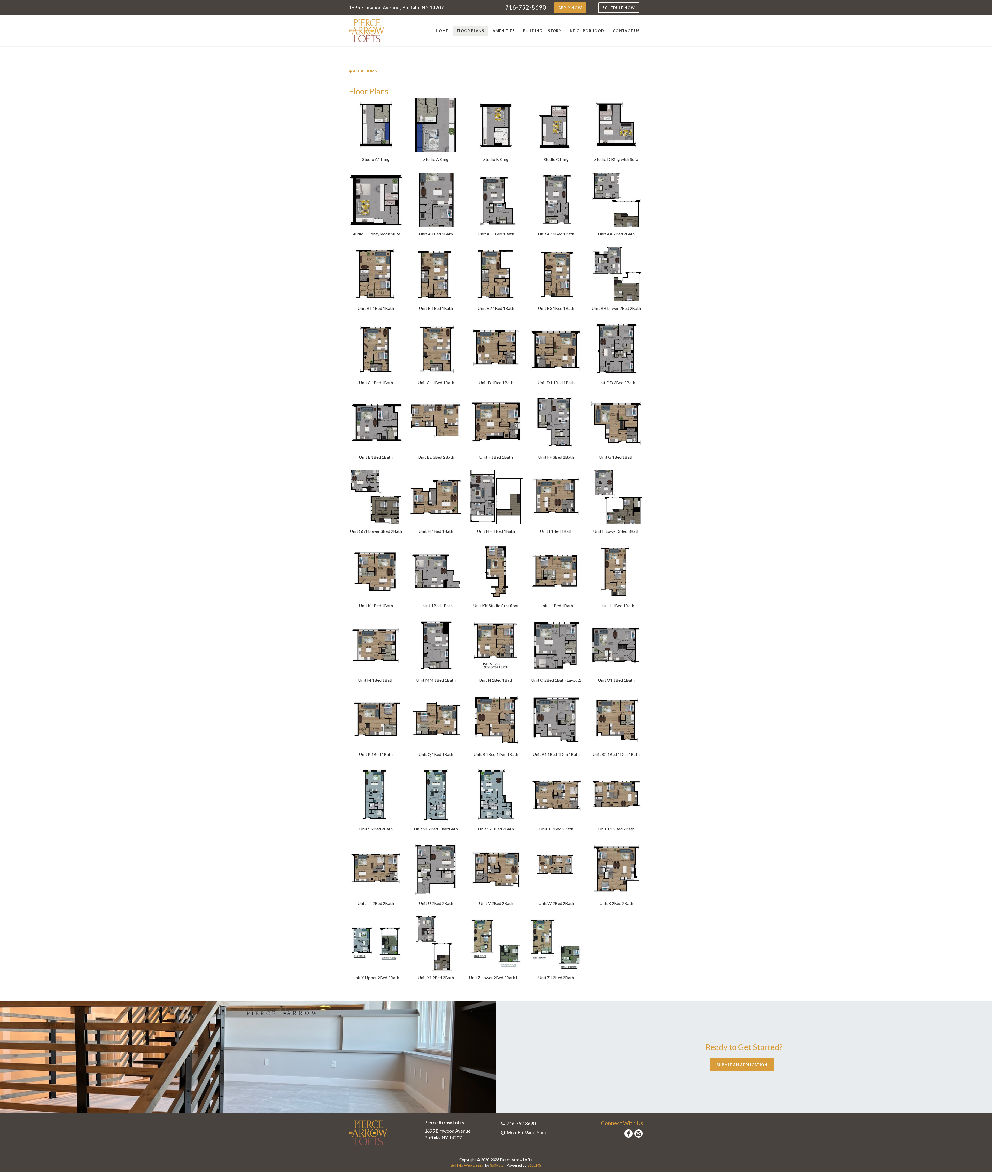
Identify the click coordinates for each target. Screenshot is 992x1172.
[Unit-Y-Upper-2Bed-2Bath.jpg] (376, 943)
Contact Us (626, 30)
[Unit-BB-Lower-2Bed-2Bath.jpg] (616, 274)
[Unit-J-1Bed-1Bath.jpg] (436, 572)
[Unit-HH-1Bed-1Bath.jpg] (496, 497)
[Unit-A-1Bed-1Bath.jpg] (436, 200)
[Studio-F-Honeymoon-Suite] (376, 200)
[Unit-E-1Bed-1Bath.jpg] (376, 423)
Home (442, 30)
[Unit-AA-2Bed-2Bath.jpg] (616, 200)
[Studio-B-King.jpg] (496, 125)
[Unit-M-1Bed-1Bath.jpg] (376, 646)
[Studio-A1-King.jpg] (376, 125)
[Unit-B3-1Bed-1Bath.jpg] (556, 274)
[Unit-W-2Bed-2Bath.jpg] (556, 869)
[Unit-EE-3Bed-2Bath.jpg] (436, 423)
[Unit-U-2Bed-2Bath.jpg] (436, 869)
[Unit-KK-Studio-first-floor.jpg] (496, 572)
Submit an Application (742, 1064)
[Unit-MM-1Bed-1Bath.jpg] (436, 646)
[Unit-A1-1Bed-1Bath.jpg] (496, 200)
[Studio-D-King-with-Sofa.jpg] (616, 125)
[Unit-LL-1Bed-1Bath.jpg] (616, 572)
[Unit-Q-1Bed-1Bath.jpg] (436, 720)
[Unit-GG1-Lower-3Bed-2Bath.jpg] (376, 497)
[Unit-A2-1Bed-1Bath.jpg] (556, 200)
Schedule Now (618, 7)
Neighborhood (587, 30)
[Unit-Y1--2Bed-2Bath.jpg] (436, 943)
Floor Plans (470, 30)
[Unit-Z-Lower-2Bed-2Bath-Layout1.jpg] (496, 943)
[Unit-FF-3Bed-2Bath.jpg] (556, 423)
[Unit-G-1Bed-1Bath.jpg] (616, 423)
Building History (542, 30)
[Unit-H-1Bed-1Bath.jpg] (436, 497)
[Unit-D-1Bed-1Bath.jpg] (496, 348)
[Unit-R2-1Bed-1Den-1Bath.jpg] (616, 720)
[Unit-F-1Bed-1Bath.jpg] (496, 423)
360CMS (534, 1165)
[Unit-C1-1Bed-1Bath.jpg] (436, 348)
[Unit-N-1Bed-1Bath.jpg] (496, 646)
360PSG (496, 1165)
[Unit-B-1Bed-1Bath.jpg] (436, 274)
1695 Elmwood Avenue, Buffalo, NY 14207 (396, 7)
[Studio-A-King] (436, 125)
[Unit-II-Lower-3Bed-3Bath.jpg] (616, 497)
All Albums (364, 70)
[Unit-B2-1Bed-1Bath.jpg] (496, 274)
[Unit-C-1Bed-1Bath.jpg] (376, 348)
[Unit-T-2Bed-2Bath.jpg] (556, 795)
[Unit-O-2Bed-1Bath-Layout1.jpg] (556, 646)
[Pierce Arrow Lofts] (366, 30)
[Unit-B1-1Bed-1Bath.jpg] (376, 274)
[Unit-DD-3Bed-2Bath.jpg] (616, 348)
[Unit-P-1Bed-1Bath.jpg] (376, 720)
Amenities (504, 30)
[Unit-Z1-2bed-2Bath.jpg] (556, 943)
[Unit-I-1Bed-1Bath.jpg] (556, 497)
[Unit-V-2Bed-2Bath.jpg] (496, 869)
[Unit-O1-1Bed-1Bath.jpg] (616, 646)
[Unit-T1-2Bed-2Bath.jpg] (616, 795)
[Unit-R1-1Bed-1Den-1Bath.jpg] (556, 720)
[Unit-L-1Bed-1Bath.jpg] (556, 572)
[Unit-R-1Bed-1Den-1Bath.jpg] (496, 720)
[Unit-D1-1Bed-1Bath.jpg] (556, 348)
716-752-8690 (525, 7)
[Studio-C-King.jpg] (556, 125)
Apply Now (570, 7)
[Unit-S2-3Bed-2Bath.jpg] (496, 795)
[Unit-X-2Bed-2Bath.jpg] (616, 869)
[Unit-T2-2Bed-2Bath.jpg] (376, 869)
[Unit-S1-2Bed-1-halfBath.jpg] (436, 795)
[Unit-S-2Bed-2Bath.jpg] (376, 795)
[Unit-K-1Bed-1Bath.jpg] (376, 572)
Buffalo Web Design (467, 1165)
